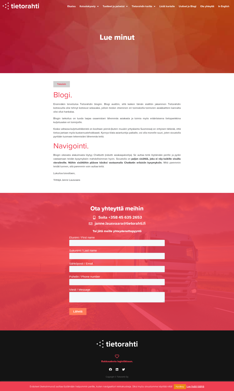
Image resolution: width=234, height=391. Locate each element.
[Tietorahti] (20, 6)
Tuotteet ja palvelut (113, 6)
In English (223, 6)
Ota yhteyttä (207, 6)
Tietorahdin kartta (142, 6)
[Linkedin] (117, 369)
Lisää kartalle (167, 6)
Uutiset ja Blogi (187, 6)
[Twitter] (123, 369)
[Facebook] (110, 369)
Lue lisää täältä (195, 386)
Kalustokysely (88, 6)
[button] (61, 84)
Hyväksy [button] (180, 386)
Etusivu (71, 6)
